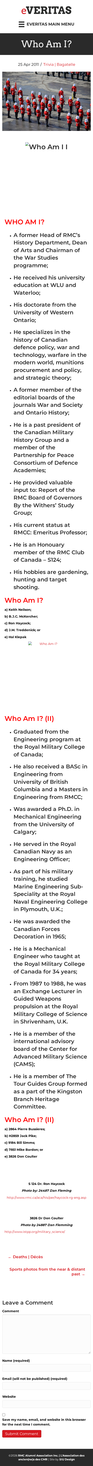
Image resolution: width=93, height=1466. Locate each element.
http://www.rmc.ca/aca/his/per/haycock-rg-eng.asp (46, 1198)
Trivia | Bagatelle (59, 64)
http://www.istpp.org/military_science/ (35, 1232)
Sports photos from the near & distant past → (47, 1271)
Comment (10, 1311)
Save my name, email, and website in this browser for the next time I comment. (44, 1422)
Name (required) (16, 1361)
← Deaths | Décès (25, 1257)
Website (9, 1397)
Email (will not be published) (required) (34, 1379)
